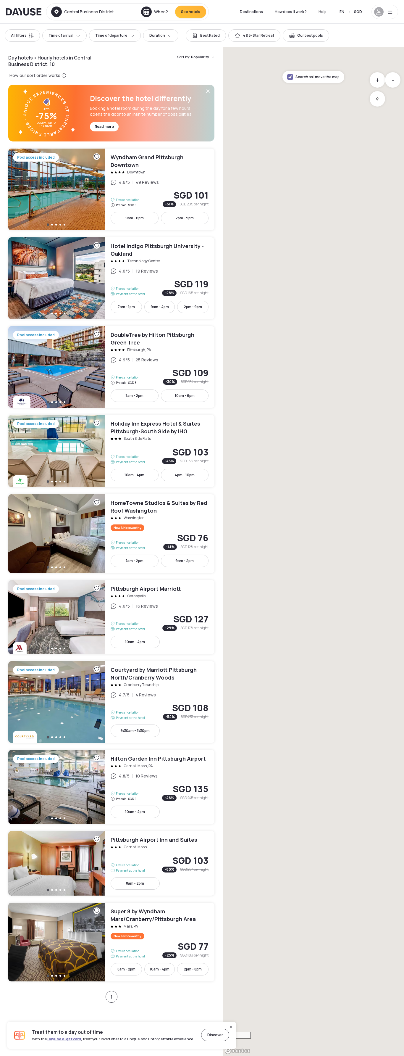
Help (323, 11)
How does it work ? (291, 11)
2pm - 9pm (184, 217)
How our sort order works (34, 75)
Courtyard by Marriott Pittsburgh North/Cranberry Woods (111, 702)
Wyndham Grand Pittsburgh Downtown (111, 189)
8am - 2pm (134, 395)
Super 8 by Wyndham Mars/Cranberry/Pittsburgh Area (111, 942)
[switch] (206, 35)
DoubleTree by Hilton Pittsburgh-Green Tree (111, 367)
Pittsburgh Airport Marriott (111, 617)
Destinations (251, 11)
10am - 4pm (134, 474)
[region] (313, 551)
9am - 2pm (184, 560)
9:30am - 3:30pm (135, 730)
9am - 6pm (134, 217)
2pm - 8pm (193, 969)
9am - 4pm (160, 306)
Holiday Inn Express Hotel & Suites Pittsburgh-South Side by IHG (111, 451)
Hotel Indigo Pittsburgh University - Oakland (111, 278)
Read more (104, 126)
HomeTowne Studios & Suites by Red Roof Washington (111, 533)
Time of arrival (61, 35)
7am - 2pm (134, 560)
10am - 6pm (185, 395)
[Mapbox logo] (237, 1050)
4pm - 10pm (185, 474)
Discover (215, 1034)
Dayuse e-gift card (64, 1038)
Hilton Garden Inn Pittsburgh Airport (111, 787)
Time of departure (111, 35)
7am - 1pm (126, 306)
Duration (157, 35)
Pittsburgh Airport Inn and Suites (111, 863)
